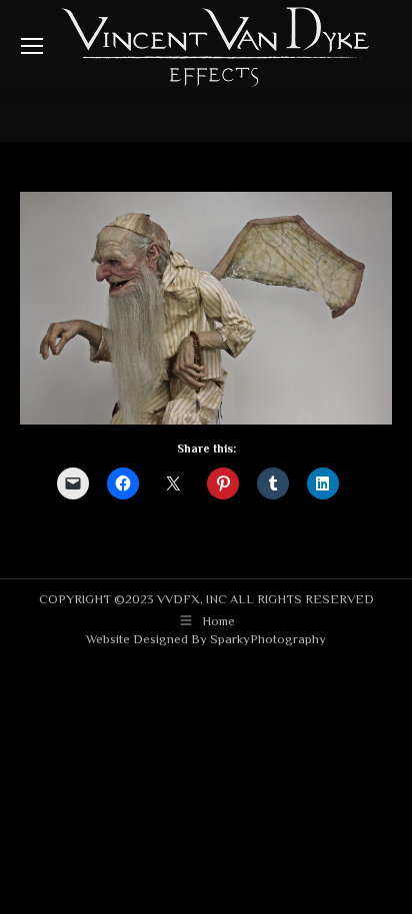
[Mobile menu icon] (32, 46)
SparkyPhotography (268, 638)
